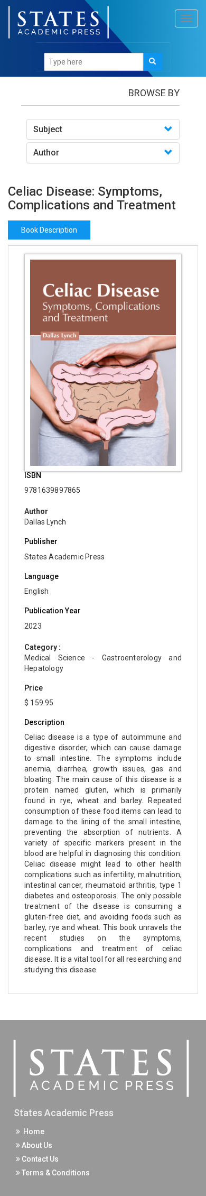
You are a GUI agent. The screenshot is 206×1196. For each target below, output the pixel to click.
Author (46, 153)
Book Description (49, 230)
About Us (36, 1145)
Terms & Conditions (55, 1173)
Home (32, 1131)
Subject (47, 129)
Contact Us (39, 1159)
